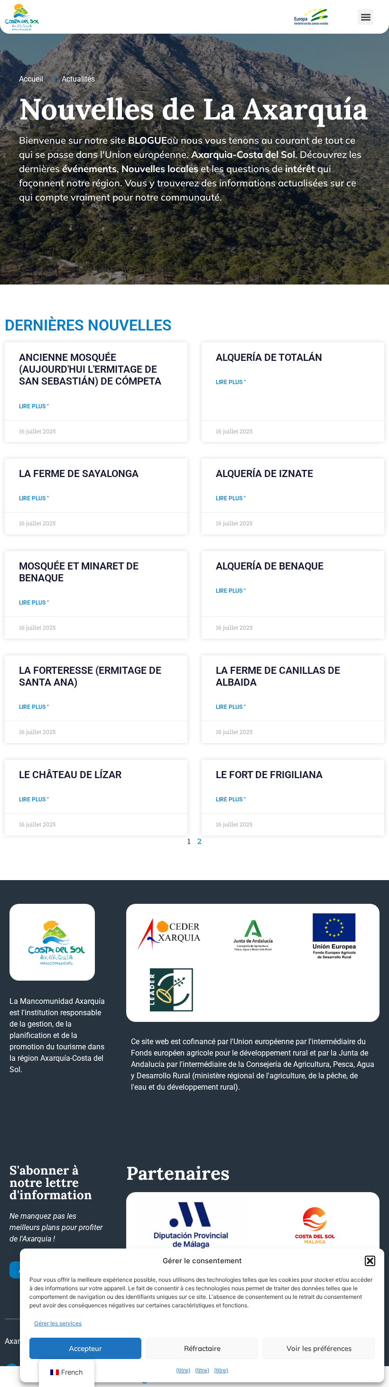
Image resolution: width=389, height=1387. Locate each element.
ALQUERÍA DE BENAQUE (270, 566)
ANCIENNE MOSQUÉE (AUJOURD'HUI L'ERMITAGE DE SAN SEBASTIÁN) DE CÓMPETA (90, 369)
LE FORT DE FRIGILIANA (269, 775)
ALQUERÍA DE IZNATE (264, 473)
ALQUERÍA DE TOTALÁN (269, 357)
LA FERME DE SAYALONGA (79, 473)
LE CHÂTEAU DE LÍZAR (70, 775)
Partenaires (178, 1173)
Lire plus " (34, 406)
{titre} (183, 1370)
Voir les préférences (319, 1348)
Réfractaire (202, 1348)
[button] (370, 1261)
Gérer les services (58, 1323)
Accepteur (85, 1348)
